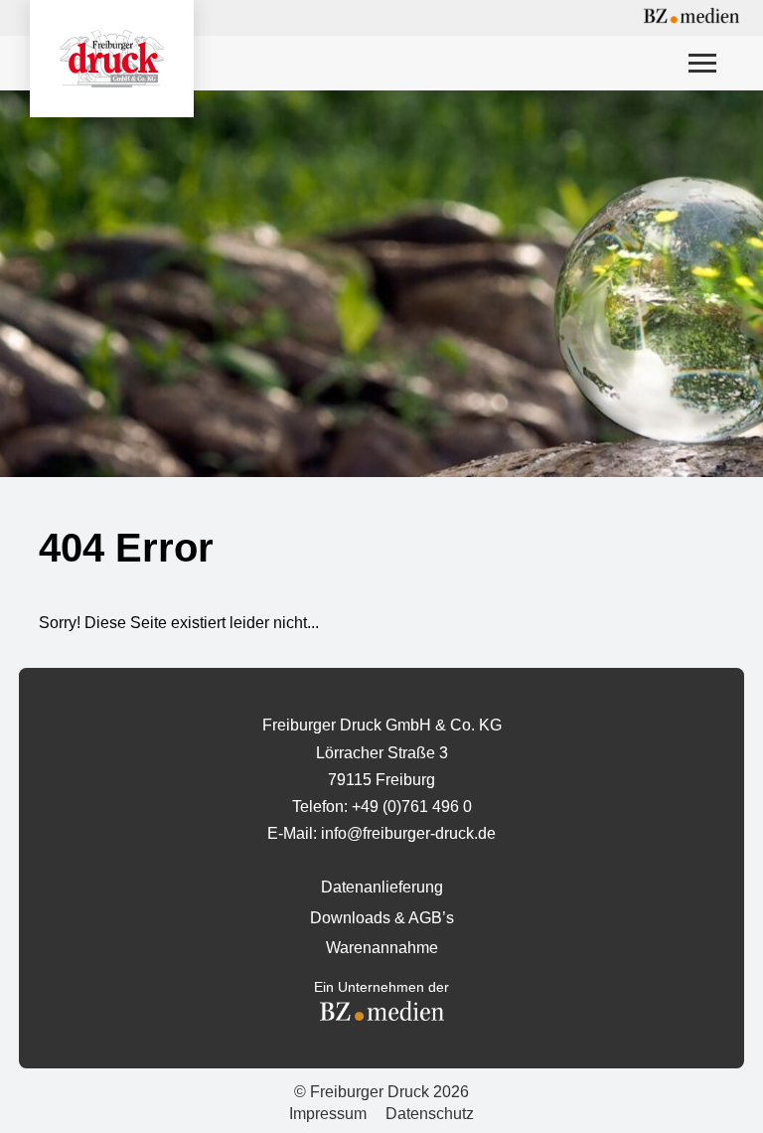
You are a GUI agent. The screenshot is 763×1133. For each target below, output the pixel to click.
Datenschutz (429, 1113)
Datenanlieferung (382, 887)
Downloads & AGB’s (382, 917)
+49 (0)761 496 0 (412, 806)
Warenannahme (382, 947)
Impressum (328, 1113)
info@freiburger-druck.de (408, 833)
